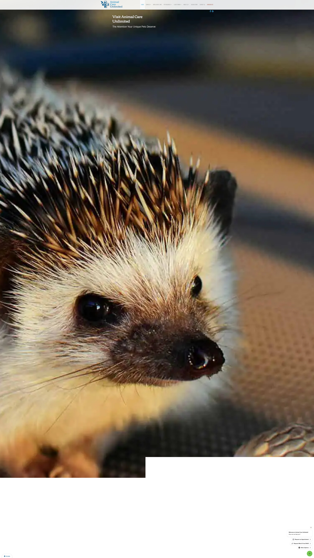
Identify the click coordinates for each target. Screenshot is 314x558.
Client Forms (177, 4)
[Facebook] (211, 11)
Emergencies (210, 4)
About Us (186, 4)
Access (8, 556)
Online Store (194, 4)
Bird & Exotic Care (157, 4)
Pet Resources (167, 4)
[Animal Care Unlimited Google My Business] (213, 11)
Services (148, 4)
